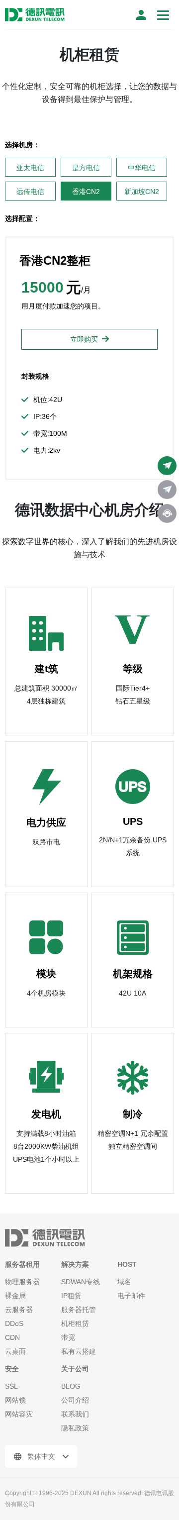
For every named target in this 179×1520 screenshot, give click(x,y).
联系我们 (75, 1414)
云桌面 (15, 1351)
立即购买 (84, 339)
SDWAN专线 (80, 1282)
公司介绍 (75, 1400)
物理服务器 (22, 1282)
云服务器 (19, 1310)
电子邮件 (131, 1296)
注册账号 (141, 15)
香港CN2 (86, 192)
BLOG (71, 1386)
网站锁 (15, 1400)
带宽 (68, 1337)
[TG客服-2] (167, 489)
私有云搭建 (78, 1351)
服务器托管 (78, 1310)
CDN (12, 1337)
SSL (11, 1386)
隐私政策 (75, 1428)
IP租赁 (71, 1296)
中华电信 (142, 168)
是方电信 (86, 168)
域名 (124, 1282)
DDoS (14, 1323)
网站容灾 (19, 1414)
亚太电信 (30, 168)
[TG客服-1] (167, 465)
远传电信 (30, 192)
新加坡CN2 (141, 192)
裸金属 (15, 1296)
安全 (12, 1369)
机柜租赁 (75, 1323)
